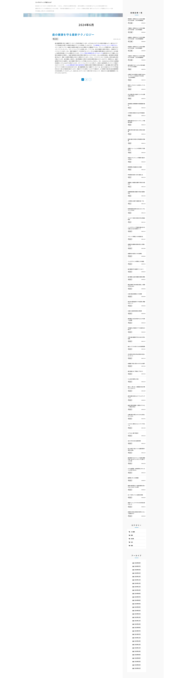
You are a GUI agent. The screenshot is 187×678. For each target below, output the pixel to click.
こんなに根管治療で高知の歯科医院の (75, 65)
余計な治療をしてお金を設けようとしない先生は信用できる (92, 6)
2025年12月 (137, 576)
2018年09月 (137, 654)
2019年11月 (137, 637)
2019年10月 (137, 641)
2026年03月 (137, 569)
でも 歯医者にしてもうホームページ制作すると (105, 45)
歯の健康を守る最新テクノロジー (73, 34)
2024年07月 (137, 597)
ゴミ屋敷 (133, 532)
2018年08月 (137, 658)
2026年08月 (137, 563)
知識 (132, 545)
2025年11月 (137, 580)
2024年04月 (137, 603)
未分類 (132, 538)
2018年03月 (137, 661)
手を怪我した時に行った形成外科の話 (44, 11)
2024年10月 (137, 590)
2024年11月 (137, 586)
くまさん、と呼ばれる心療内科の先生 (67, 6)
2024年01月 (137, 614)
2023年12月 (137, 617)
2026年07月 (137, 566)
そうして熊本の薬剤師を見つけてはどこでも (91, 53)
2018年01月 (137, 668)
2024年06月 (137, 600)
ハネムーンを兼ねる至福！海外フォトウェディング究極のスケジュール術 (95, 8)
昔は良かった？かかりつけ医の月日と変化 (45, 6)
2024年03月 (137, 607)
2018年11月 (137, 648)
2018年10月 (137, 651)
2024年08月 (137, 593)
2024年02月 (137, 610)
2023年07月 (137, 631)
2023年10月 (137, 624)
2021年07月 (137, 634)
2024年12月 (137, 583)
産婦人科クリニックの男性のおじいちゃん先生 (46, 8)
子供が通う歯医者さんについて (67, 8)
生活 (132, 542)
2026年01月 (137, 573)
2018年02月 (137, 665)
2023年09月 (137, 627)
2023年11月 (137, 620)
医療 (132, 535)
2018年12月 (137, 644)
